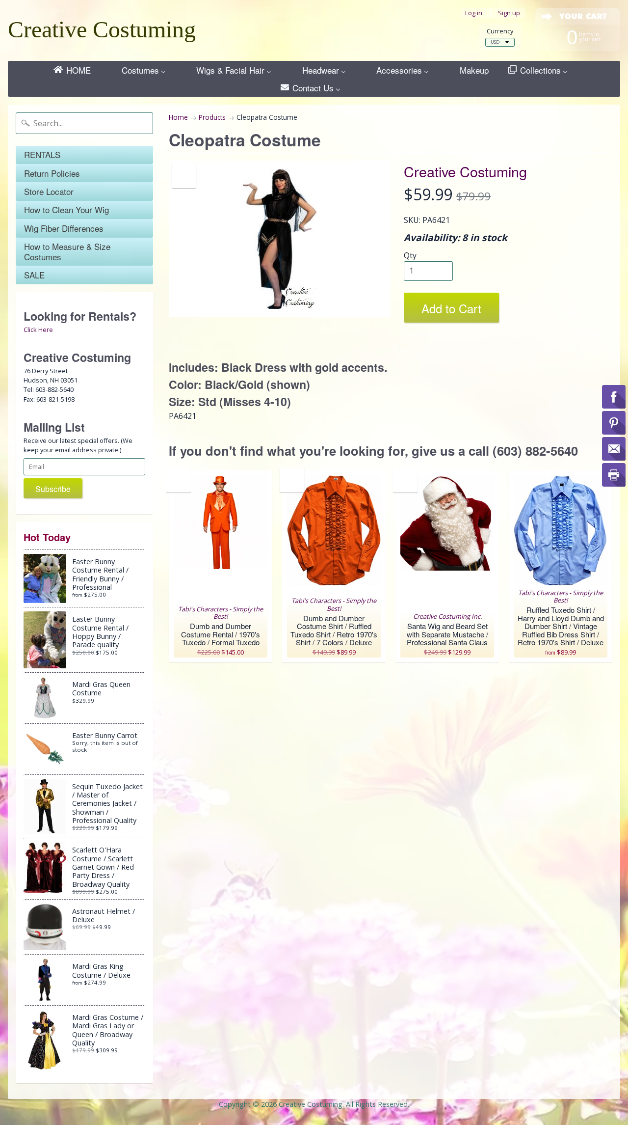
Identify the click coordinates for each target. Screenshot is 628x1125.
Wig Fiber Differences (64, 228)
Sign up (509, 13)
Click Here (38, 329)
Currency (500, 31)
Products (212, 117)
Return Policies (52, 173)
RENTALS (42, 154)
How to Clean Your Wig (66, 209)
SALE (34, 275)
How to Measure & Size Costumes (67, 251)
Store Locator (49, 191)
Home (178, 117)
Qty (410, 255)
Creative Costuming (102, 29)
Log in (473, 13)
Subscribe (53, 488)
